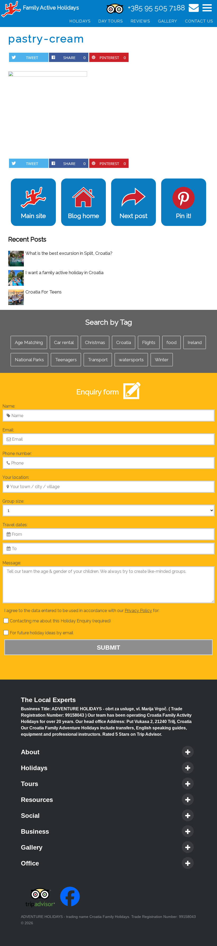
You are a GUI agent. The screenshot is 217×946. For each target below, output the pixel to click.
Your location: (15, 477)
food (171, 342)
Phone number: (17, 453)
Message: (11, 562)
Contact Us (199, 21)
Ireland (195, 342)
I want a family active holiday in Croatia (64, 272)
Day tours (110, 21)
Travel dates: (15, 524)
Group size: (13, 501)
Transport (98, 359)
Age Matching (29, 342)
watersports (131, 359)
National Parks (29, 359)
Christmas (95, 342)
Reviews (140, 21)
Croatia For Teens (43, 291)
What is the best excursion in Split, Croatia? (68, 253)
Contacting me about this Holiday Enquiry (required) (60, 620)
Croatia (123, 342)
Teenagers (66, 359)
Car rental (64, 342)
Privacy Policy (138, 610)
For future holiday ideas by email (41, 632)
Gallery (167, 21)
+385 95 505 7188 (156, 7)
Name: (8, 406)
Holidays (80, 21)
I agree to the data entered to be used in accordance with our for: (81, 610)
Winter (162, 359)
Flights (148, 342)
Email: (8, 429)
